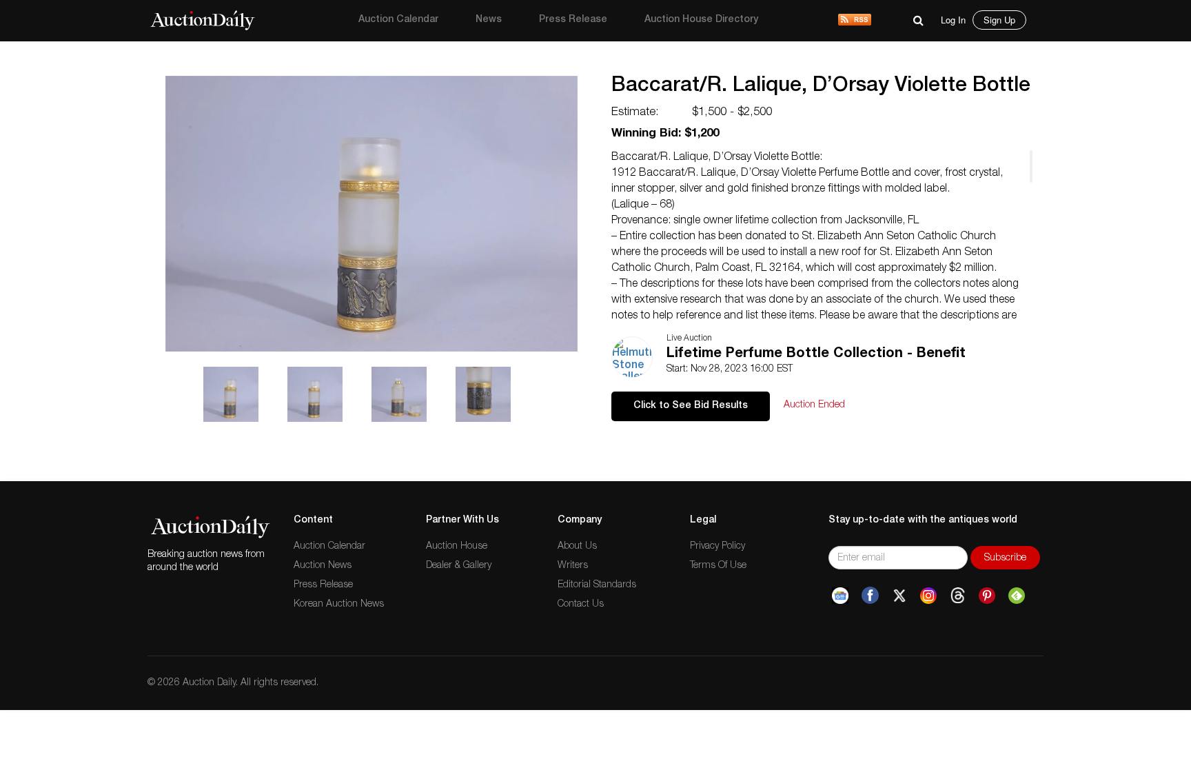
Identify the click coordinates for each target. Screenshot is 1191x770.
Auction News (323, 566)
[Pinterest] (987, 595)
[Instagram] (928, 595)
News (489, 20)
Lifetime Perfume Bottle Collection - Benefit (816, 354)
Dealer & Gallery (458, 566)
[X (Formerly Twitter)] (899, 595)
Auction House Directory (701, 20)
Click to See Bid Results (690, 406)
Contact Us (581, 604)
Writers (573, 566)
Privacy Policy (717, 546)
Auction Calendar (398, 20)
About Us (577, 546)
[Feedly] (1016, 595)
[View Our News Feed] (854, 20)
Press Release (573, 20)
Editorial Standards (597, 585)
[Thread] (958, 595)
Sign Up (999, 19)
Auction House (456, 546)
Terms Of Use (718, 566)
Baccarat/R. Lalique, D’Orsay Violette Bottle (820, 87)
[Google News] (840, 595)
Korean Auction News (339, 604)
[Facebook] (870, 595)
